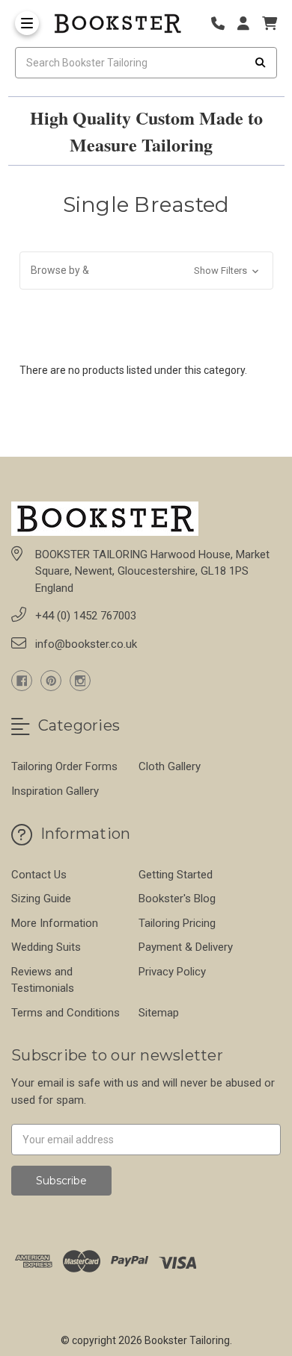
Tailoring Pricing (177, 923)
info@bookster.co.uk (86, 644)
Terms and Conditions (65, 1012)
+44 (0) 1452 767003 (85, 615)
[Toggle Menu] (27, 23)
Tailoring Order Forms (64, 766)
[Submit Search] (260, 62)
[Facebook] (21, 680)
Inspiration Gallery (55, 791)
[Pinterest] (50, 680)
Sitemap (159, 1012)
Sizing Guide (41, 898)
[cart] (269, 23)
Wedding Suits (46, 947)
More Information (54, 923)
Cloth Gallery (170, 766)
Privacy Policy (172, 971)
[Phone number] (223, 23)
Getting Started (176, 874)
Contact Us (39, 874)
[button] (146, 270)
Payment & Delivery (186, 947)
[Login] (248, 23)
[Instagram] (80, 680)
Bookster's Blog (177, 898)
